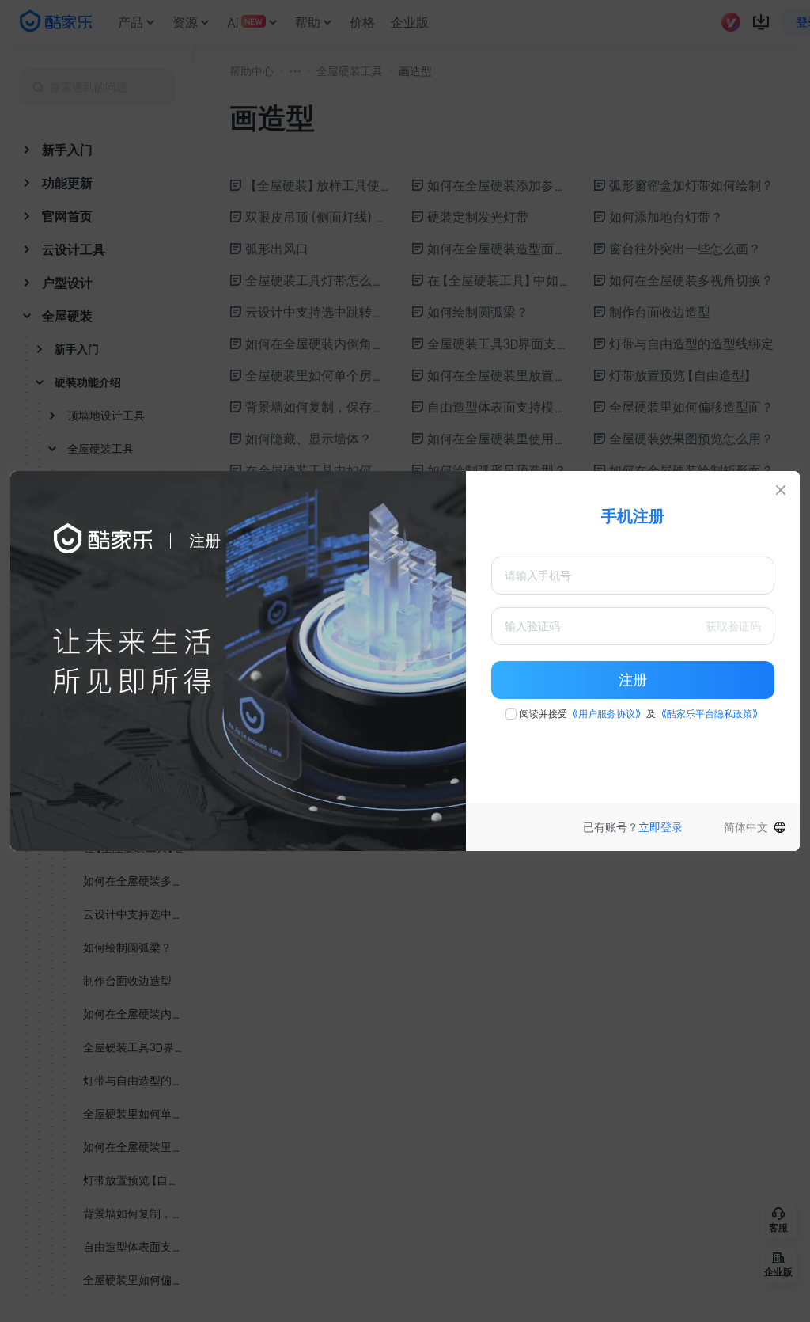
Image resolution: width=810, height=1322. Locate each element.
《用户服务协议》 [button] (606, 714)
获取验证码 (733, 626)
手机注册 (632, 516)
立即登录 (660, 827)
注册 (633, 680)
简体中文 (746, 827)
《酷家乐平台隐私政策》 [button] (709, 714)
